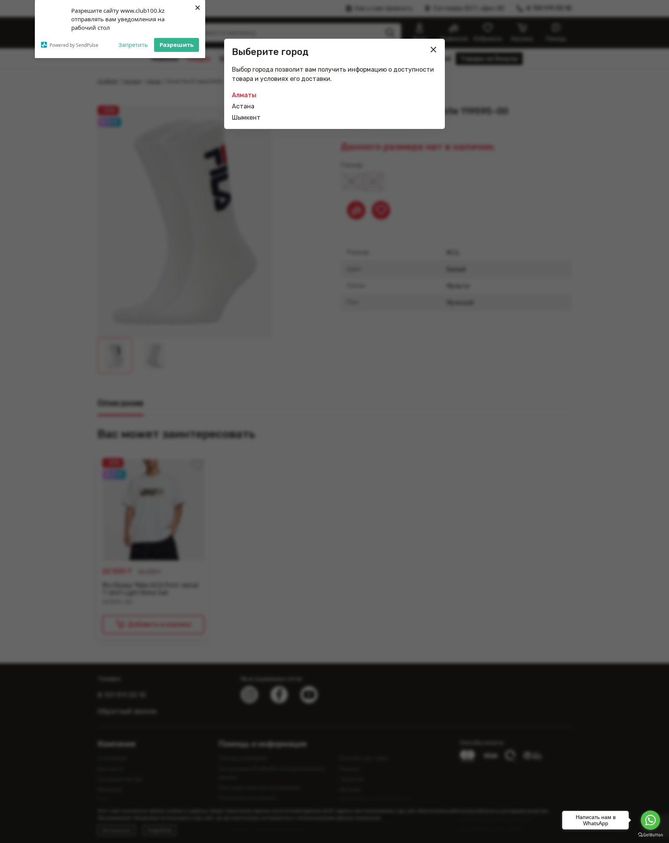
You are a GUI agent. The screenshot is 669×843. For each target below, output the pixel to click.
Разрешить (177, 44)
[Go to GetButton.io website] (650, 835)
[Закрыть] (433, 49)
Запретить (133, 44)
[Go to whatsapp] (650, 820)
